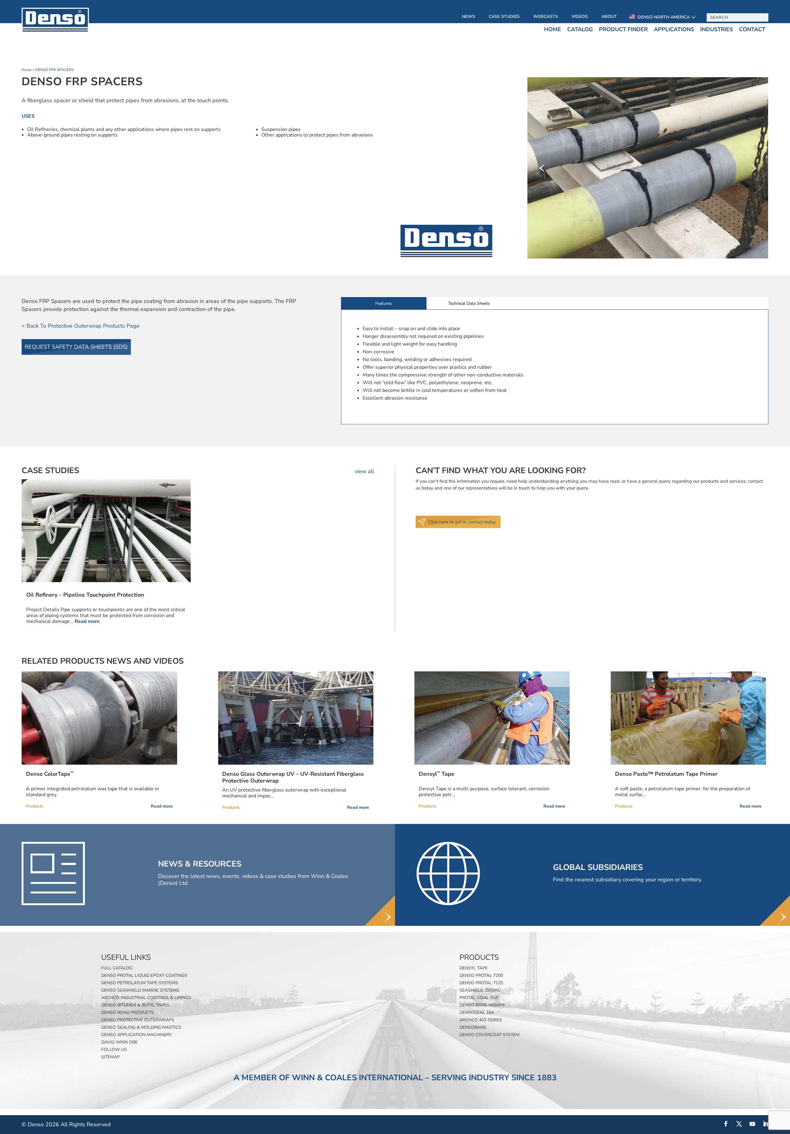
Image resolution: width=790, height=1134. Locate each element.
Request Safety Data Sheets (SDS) (76, 347)
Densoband (472, 1027)
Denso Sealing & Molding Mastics (141, 1027)
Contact (752, 29)
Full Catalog (116, 968)
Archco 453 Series (480, 1020)
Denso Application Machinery (136, 1035)
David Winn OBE (119, 1042)
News (468, 16)
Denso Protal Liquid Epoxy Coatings (144, 975)
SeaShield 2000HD (480, 990)
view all (364, 471)
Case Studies (504, 16)
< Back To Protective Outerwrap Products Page (80, 326)
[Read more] (99, 718)
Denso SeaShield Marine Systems (140, 990)
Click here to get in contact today (462, 522)
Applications (674, 29)
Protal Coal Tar (478, 998)
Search (761, 17)
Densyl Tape (473, 968)
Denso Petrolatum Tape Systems (139, 983)
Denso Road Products (127, 1012)
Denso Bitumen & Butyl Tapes (135, 1005)
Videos (580, 16)
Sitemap (110, 1057)
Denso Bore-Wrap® (482, 1005)
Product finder (623, 29)
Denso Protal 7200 (481, 975)
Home (552, 29)
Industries (716, 29)
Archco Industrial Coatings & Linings (146, 998)
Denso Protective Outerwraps (137, 1020)
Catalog (580, 29)
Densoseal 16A (476, 1012)
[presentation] (541, 168)
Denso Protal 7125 (481, 983)
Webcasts (545, 16)
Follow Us (114, 1049)
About (609, 16)
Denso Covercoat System (489, 1035)
